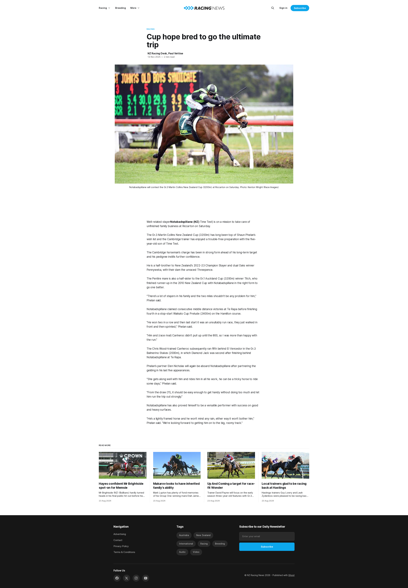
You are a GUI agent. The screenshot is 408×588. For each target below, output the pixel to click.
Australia (184, 535)
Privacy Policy (121, 546)
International (186, 543)
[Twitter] (126, 578)
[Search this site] (272, 8)
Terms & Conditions (124, 552)
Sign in (283, 7)
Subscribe (300, 8)
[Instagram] (136, 578)
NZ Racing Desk (157, 53)
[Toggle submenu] (109, 8)
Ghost (291, 575)
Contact (117, 540)
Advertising (119, 534)
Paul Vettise (175, 53)
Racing (103, 7)
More (133, 7)
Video (196, 552)
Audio (182, 552)
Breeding (120, 7)
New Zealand (203, 535)
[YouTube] (145, 578)
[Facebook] (116, 578)
